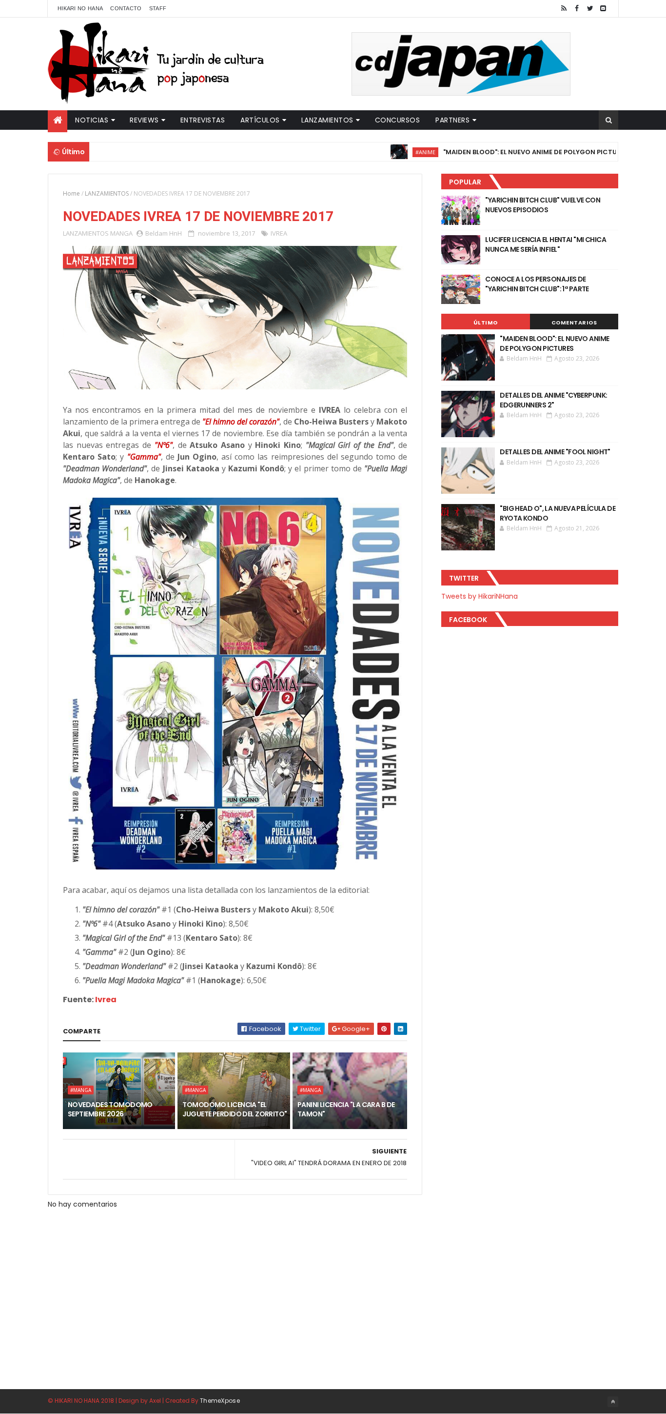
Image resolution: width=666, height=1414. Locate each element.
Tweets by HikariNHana (479, 596)
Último (485, 322)
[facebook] (576, 8)
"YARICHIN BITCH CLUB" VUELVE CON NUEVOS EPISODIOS (542, 205)
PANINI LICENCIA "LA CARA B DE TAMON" (346, 1109)
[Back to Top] (612, 1401)
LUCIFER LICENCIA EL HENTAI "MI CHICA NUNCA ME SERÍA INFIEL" (545, 244)
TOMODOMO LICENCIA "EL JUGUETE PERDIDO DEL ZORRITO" (234, 1109)
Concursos (397, 120)
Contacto (125, 8)
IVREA (279, 233)
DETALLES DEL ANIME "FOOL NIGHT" (555, 452)
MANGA (121, 233)
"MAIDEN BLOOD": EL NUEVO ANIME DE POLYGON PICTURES (506, 152)
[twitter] (590, 8)
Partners (452, 120)
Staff (158, 8)
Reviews (144, 120)
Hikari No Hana (80, 8)
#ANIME (396, 152)
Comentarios (574, 322)
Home (71, 193)
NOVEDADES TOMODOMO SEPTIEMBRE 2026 (110, 1109)
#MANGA (80, 1090)
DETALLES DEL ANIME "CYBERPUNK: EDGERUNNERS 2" (553, 400)
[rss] (563, 8)
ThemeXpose (220, 1400)
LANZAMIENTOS (107, 193)
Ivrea (106, 999)
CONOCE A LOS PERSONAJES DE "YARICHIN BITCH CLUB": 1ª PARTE (537, 284)
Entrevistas (202, 120)
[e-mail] (603, 8)
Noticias (91, 120)
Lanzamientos (327, 120)
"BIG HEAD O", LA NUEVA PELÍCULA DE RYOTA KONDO (557, 513)
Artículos (260, 120)
